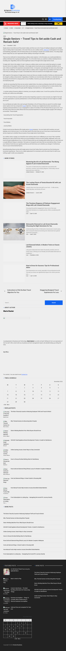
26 (50, 398)
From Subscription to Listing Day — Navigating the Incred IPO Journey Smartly (24, 554)
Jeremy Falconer (30, 172)
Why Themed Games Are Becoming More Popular (16, 518)
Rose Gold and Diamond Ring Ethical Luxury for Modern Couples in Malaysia (23, 540)
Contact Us (24, 374)
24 (33, 398)
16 (24, 394)
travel (24, 106)
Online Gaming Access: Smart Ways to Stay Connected (17, 531)
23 (24, 398)
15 (16, 394)
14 (7, 394)
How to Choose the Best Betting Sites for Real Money (17, 536)
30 (24, 402)
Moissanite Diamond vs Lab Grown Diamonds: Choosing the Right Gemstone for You (42, 225)
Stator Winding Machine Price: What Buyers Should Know (18, 522)
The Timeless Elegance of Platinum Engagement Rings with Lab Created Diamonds (43, 204)
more (4, 36)
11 (41, 391)
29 (16, 402)
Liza (4, 45)
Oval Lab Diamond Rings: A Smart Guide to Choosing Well (18, 545)
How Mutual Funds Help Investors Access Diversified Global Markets (21, 549)
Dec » (8, 404)
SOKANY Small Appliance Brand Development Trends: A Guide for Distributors (23, 527)
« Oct (4, 404)
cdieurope (46, 50)
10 (33, 391)
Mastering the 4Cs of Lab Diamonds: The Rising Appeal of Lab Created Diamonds (42, 163)
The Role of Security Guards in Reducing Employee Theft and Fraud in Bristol (23, 513)
